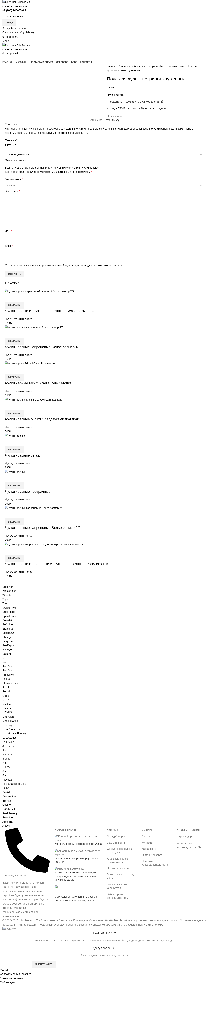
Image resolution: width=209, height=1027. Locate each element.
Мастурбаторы (116, 836)
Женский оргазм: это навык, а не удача (78, 844)
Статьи (146, 836)
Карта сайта (149, 848)
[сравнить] (9, 550)
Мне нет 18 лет (43, 964)
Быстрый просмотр (18, 550)
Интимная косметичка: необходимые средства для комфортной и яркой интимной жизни (77, 876)
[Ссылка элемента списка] (26, 873)
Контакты (147, 842)
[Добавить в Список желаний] (27, 550)
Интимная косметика (119, 868)
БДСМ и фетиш (116, 842)
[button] (14, 558)
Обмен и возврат (152, 855)
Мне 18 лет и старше (15, 964)
